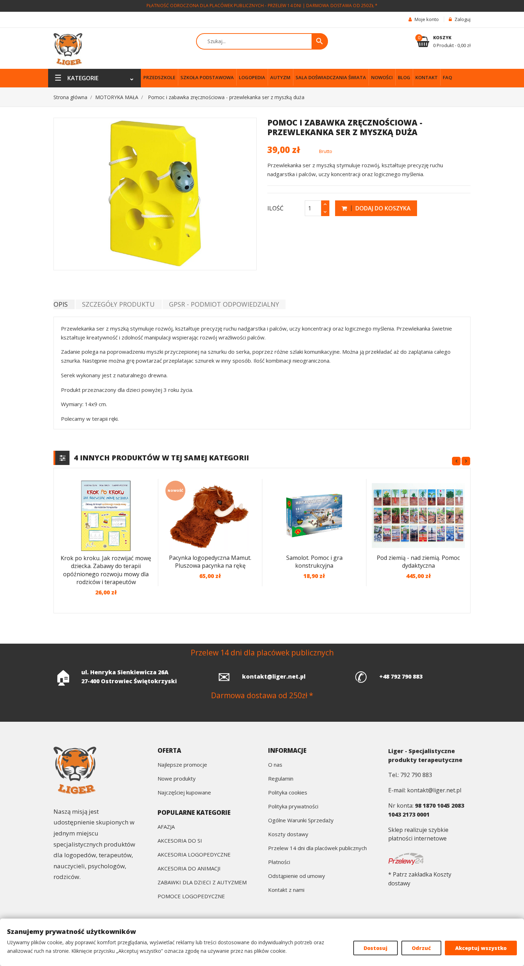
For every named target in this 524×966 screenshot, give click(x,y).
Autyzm (280, 77)
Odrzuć (421, 948)
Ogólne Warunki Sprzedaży (301, 821)
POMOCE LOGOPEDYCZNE (191, 897)
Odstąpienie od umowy (296, 876)
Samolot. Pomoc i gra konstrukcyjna (314, 562)
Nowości (382, 77)
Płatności (279, 862)
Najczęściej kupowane (184, 793)
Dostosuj (375, 948)
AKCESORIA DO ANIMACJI (189, 869)
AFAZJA (166, 827)
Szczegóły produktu (118, 304)
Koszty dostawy (288, 835)
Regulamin (280, 779)
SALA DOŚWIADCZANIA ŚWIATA (331, 77)
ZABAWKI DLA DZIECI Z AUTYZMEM (202, 883)
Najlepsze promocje (182, 765)
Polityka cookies (287, 793)
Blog (404, 77)
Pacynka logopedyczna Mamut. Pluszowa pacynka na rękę (210, 562)
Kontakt (426, 77)
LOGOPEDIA (252, 77)
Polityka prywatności (293, 807)
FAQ (447, 77)
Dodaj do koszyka (382, 208)
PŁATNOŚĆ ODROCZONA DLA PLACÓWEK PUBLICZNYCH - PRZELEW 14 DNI (224, 5)
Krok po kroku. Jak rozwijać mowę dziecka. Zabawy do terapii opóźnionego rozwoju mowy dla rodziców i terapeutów (106, 570)
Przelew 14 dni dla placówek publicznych (317, 848)
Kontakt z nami (286, 890)
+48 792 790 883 (400, 676)
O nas (275, 765)
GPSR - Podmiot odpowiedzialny (224, 304)
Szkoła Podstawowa (207, 77)
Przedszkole (159, 77)
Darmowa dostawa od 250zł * (341, 5)
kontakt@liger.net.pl (273, 676)
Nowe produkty (177, 779)
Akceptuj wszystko (481, 948)
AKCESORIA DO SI (180, 841)
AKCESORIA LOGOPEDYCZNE (194, 855)
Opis (60, 304)
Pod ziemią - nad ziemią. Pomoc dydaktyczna (418, 562)
